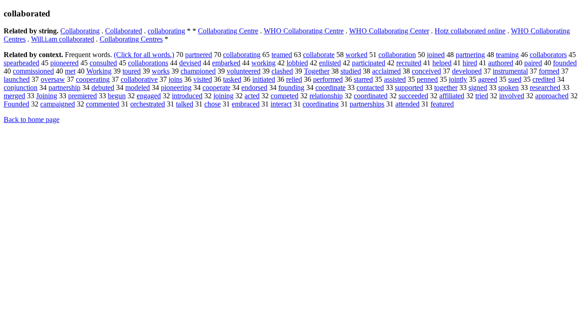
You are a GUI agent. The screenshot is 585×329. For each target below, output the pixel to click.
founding (291, 87)
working (263, 63)
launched (17, 79)
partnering (470, 54)
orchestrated (147, 104)
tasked (232, 79)
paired (533, 63)
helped (442, 63)
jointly (458, 79)
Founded (16, 104)
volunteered (244, 71)
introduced (187, 96)
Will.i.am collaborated (62, 39)
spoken (508, 87)
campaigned (57, 104)
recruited (408, 63)
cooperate (216, 87)
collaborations (148, 63)
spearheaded (21, 63)
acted (252, 96)
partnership (64, 87)
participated (368, 63)
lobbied (297, 63)
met (70, 71)
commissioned (33, 71)
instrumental (510, 71)
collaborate (319, 54)
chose (212, 104)
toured (131, 71)
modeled (137, 87)
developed (467, 71)
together (445, 87)
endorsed (254, 87)
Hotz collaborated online (470, 31)
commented (102, 104)
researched (545, 87)
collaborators (548, 54)
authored (500, 63)
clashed (282, 71)
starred (363, 79)
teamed (281, 54)
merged (14, 96)
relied (294, 79)
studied (350, 71)
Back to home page (31, 119)
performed (328, 79)
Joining (46, 96)
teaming (507, 54)
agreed (487, 79)
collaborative (139, 79)
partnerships (367, 104)
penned (427, 79)
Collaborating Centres (131, 39)
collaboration (397, 54)
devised (190, 63)
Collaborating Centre (228, 31)
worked (356, 54)
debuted (102, 87)
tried (481, 96)
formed (549, 71)
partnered (198, 54)
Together (317, 71)
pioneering (176, 87)
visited (202, 79)
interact (281, 104)
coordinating (321, 104)
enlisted (330, 63)
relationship (326, 96)
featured (442, 104)
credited (543, 79)
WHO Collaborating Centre (304, 31)
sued (514, 79)
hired (470, 63)
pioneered (64, 63)
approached (552, 96)
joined (436, 54)
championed (198, 71)
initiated (263, 79)
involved (511, 96)
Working (99, 71)
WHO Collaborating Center (389, 31)
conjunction (20, 87)
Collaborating (80, 31)
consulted (103, 63)
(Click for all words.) (144, 54)
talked (184, 104)
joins (175, 79)
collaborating (166, 31)
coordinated (371, 96)
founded (565, 63)
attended (407, 104)
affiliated (451, 96)
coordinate (330, 87)
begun (117, 96)
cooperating (93, 79)
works (161, 71)
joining (223, 96)
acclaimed (386, 71)
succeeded (413, 96)
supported (409, 87)
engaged (149, 96)
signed (477, 87)
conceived (426, 71)
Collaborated (123, 31)
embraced (246, 104)
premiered (82, 96)
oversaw (53, 79)
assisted (395, 79)
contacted (370, 87)
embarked (226, 63)
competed (284, 96)
